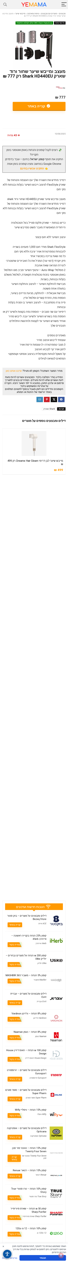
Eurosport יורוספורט (38, 1078)
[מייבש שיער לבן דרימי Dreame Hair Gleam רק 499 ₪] (34, 443)
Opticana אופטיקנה (38, 1136)
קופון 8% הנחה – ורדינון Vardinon (29, 1013)
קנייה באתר (37, 106)
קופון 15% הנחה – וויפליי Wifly (30, 1109)
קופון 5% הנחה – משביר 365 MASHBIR (26, 975)
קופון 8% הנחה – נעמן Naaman (30, 1031)
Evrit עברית (41, 1001)
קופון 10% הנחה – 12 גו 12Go (31, 1228)
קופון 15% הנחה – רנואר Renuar (29, 1170)
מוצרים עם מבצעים (49, 13)
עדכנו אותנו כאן (14, 370)
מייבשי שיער (20, 13)
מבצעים (62, 13)
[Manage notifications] (61, 1255)
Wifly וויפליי (41, 1114)
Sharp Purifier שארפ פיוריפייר (34, 1216)
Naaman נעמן (40, 1036)
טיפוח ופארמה (33, 13)
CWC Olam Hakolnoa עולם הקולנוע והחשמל (34, 23)
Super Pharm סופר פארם (36, 1098)
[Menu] (64, 4)
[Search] (5, 4)
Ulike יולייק (41, 963)
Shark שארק (49, 409)
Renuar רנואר (40, 1175)
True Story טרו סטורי (37, 1196)
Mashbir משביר (40, 980)
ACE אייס (42, 923)
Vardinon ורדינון (39, 1018)
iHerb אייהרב (40, 943)
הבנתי (43, 1257)
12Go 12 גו (41, 1233)
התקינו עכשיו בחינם (32, 168)
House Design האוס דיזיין (35, 1058)
